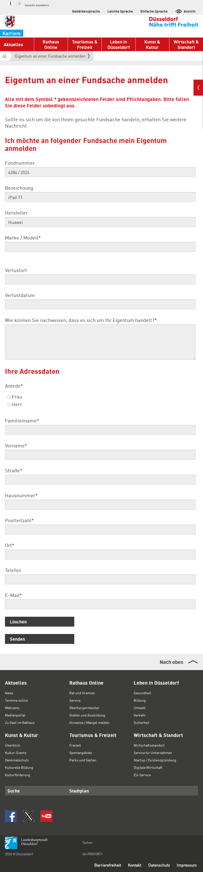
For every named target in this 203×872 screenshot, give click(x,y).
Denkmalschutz (17, 760)
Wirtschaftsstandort (149, 745)
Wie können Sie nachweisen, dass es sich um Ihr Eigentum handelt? (81, 320)
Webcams (12, 707)
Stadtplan (79, 790)
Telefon (13, 570)
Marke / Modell (23, 237)
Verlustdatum (20, 295)
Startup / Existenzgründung (155, 760)
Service (74, 700)
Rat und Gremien (82, 693)
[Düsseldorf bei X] (28, 816)
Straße (13, 470)
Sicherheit (142, 722)
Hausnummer (21, 495)
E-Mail (13, 595)
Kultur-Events (15, 752)
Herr (16, 404)
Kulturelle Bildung (19, 767)
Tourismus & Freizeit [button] (85, 44)
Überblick (12, 745)
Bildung (140, 700)
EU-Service (142, 775)
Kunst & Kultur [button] (152, 44)
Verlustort (16, 270)
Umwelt (140, 707)
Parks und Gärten (82, 760)
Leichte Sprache (120, 11)
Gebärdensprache (86, 11)
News (9, 693)
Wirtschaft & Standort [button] (186, 44)
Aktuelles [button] (13, 44)
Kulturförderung (17, 775)
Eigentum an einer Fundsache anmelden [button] (50, 57)
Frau (16, 396)
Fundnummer (20, 162)
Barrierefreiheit (107, 865)
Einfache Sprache (154, 11)
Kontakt (134, 865)
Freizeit (75, 745)
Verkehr (140, 715)
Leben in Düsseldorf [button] (118, 44)
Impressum (187, 865)
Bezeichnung (19, 187)
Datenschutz (159, 865)
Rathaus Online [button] (51, 44)
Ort (9, 545)
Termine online (16, 700)
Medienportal (15, 715)
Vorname (16, 445)
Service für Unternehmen (153, 752)
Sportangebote (80, 752)
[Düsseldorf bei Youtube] (46, 816)
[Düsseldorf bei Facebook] (11, 816)
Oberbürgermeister (84, 707)
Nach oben (171, 662)
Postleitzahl (19, 520)
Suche (13, 790)
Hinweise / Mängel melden (89, 722)
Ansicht (190, 11)
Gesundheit (142, 693)
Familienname (22, 420)
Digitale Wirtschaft (148, 767)
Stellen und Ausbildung (87, 715)
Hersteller (16, 212)
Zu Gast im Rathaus (20, 722)
